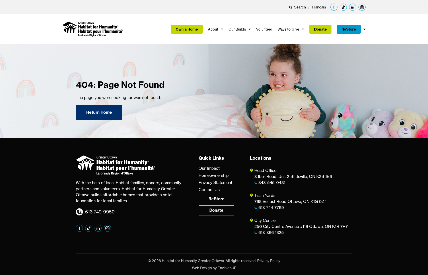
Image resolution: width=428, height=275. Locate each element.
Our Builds (237, 29)
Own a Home (187, 29)
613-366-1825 (271, 232)
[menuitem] (319, 7)
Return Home (99, 112)
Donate (320, 29)
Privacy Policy (268, 260)
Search (299, 7)
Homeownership (214, 175)
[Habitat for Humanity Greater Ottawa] (92, 29)
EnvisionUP (227, 268)
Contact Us (209, 189)
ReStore (349, 29)
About (213, 29)
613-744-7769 (271, 207)
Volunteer (264, 29)
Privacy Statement (215, 182)
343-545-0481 (271, 182)
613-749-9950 (100, 212)
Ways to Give (288, 29)
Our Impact (209, 168)
